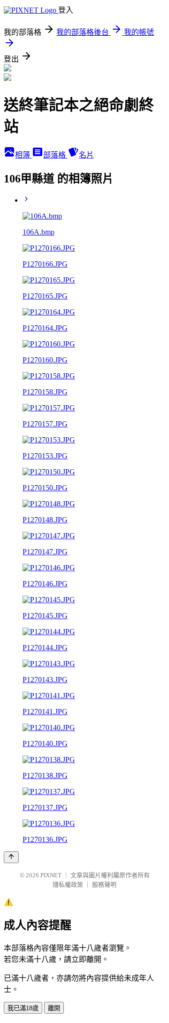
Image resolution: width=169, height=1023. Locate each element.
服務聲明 (104, 884)
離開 (54, 1008)
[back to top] (11, 857)
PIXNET (50, 875)
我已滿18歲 (23, 1008)
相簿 (23, 155)
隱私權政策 (68, 884)
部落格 (55, 155)
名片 (86, 155)
